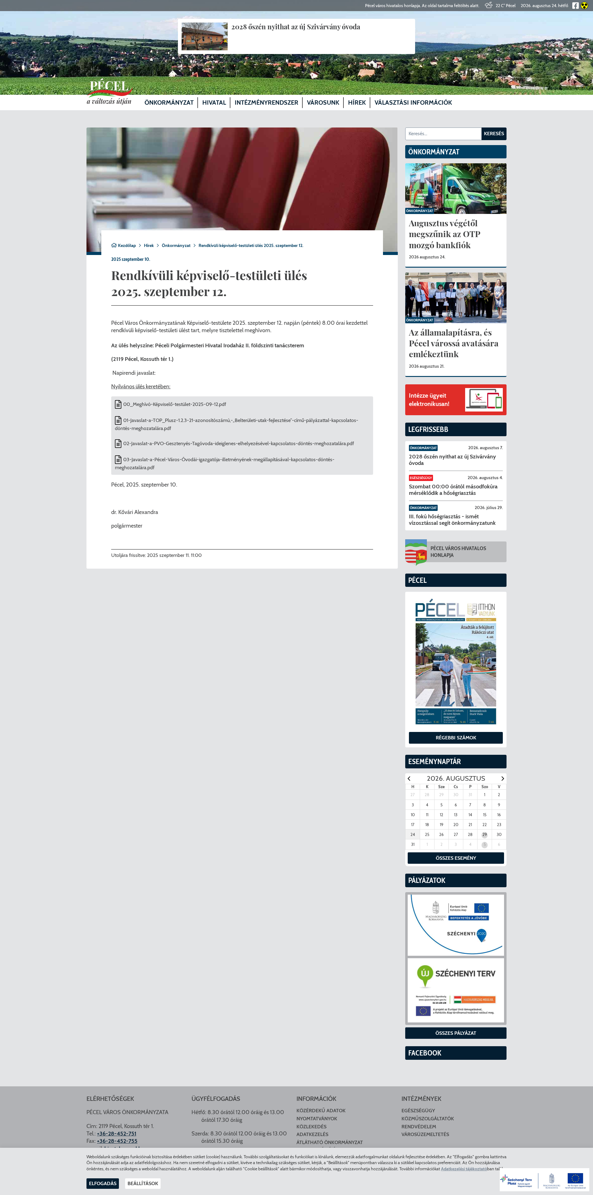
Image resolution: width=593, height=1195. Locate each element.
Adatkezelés (312, 1134)
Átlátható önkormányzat (329, 1142)
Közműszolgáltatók (428, 1119)
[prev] (409, 778)
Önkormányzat (176, 245)
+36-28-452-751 (116, 1133)
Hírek (149, 245)
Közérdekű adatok (321, 1111)
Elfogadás (102, 1183)
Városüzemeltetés (425, 1134)
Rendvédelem (419, 1127)
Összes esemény (456, 858)
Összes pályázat (455, 1033)
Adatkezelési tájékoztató (464, 1169)
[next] (503, 778)
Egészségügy (421, 478)
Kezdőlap (127, 245)
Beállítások (143, 1183)
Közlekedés (311, 1127)
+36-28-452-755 (117, 1141)
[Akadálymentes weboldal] (583, 5)
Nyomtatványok (316, 1119)
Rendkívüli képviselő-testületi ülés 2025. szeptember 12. (251, 245)
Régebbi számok (456, 738)
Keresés (494, 133)
